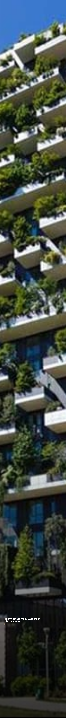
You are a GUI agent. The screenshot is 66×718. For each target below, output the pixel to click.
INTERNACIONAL (6, 616)
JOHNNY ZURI (9, 623)
